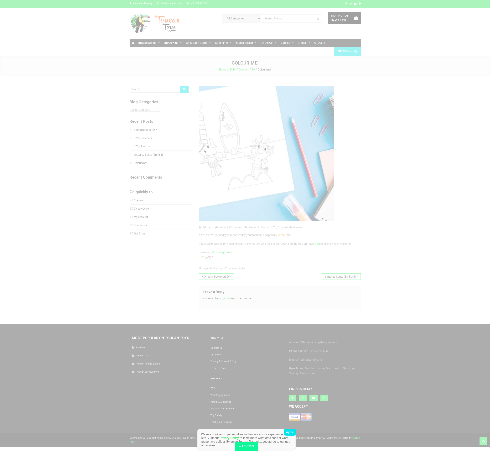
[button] (246, 446)
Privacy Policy (229, 438)
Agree (290, 432)
